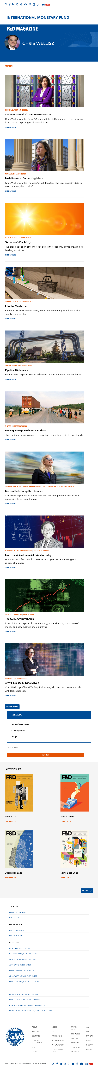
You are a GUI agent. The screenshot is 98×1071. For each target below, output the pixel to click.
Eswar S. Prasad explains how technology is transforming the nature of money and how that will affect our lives (41, 625)
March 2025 (21, 174)
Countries (36, 1036)
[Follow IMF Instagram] (17, 4)
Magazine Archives (20, 724)
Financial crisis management (18, 550)
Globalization (11, 110)
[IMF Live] (45, 5)
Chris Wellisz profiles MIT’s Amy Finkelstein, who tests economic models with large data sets (43, 689)
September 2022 (20, 426)
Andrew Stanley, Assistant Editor (23, 976)
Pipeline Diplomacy (16, 370)
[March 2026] (74, 792)
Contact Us (14, 918)
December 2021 (20, 678)
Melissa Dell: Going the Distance (24, 491)
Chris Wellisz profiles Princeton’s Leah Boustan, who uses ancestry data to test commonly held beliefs (43, 184)
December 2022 (25, 365)
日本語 (88, 1040)
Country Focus (18, 730)
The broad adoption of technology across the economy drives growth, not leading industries (44, 248)
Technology (11, 237)
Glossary (75, 1043)
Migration (10, 174)
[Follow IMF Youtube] (25, 4)
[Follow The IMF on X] (6, 4)
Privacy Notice (74, 1028)
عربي (87, 1027)
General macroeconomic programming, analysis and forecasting (36, 486)
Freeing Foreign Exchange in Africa (25, 430)
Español (89, 1049)
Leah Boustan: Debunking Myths (24, 178)
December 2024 (24, 237)
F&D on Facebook (16, 930)
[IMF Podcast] (30, 4)
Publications (57, 1036)
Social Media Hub (58, 1040)
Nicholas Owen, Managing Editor (23, 954)
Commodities (11, 365)
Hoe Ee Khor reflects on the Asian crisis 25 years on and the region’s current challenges (40, 561)
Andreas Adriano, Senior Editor (22, 959)
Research (35, 1031)
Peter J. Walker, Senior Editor (21, 970)
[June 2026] (19, 792)
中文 (87, 1031)
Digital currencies (13, 614)
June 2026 (24, 110)
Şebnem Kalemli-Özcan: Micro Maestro (28, 114)
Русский (89, 1045)
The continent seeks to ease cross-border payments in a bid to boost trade (44, 435)
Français (89, 1036)
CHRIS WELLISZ (10, 127)
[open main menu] (93, 5)
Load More (12, 706)
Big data (9, 678)
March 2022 (28, 614)
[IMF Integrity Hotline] (38, 4)
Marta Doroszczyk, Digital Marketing (25, 999)
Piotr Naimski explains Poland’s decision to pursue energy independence (43, 375)
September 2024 (26, 301)
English (9, 66)
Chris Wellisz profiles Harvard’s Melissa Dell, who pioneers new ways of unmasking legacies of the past (42, 497)
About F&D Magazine (17, 912)
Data (54, 1031)
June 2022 (72, 486)
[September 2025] (74, 849)
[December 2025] (19, 849)
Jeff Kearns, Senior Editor (20, 965)
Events (34, 1052)
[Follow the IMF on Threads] (21, 4)
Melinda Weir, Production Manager (24, 994)
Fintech (8, 426)
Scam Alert (75, 1047)
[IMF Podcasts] (77, 1064)
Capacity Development (37, 1041)
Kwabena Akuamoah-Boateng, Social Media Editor (30, 1011)
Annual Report (58, 1045)
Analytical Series (41, 550)
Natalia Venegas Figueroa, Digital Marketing (27, 1005)
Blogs (14, 737)
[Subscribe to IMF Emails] (34, 4)
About (34, 1027)
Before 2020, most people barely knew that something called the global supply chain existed (42, 312)
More (85, 890)
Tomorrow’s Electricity (18, 242)
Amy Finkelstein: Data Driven (22, 683)
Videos (54, 1027)
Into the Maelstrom (16, 306)
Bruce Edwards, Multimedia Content (24, 981)
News (34, 1047)
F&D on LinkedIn (15, 936)
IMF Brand (75, 1052)
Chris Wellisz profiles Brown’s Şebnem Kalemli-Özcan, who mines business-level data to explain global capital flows (44, 121)
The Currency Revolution (19, 619)
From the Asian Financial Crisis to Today (28, 555)
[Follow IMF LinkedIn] (13, 4)
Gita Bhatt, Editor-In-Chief (20, 948)
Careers (74, 1038)
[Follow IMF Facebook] (9, 4)
